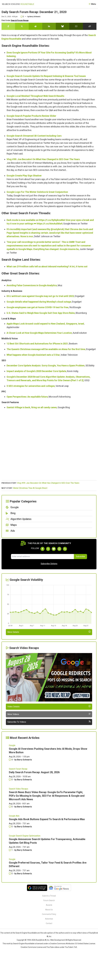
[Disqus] (49, 446)
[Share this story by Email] (76, 26)
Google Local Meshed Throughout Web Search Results (35, 96)
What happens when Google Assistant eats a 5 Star (33, 354)
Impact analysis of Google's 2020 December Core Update (36, 371)
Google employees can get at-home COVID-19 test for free (37, 307)
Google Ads (14, 816)
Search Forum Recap (19, 20)
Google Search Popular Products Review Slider (31, 115)
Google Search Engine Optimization (24, 836)
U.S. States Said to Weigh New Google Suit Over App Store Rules (41, 313)
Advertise (49, 919)
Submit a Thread (49, 896)
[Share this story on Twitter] (22, 26)
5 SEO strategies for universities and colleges (31, 386)
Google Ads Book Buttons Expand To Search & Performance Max (47, 819)
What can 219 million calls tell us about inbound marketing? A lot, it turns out (47, 266)
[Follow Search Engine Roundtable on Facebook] (42, 549)
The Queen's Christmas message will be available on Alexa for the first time (46, 349)
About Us (49, 910)
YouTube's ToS (71, 947)
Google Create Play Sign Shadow (24, 175)
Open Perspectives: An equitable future (27, 396)
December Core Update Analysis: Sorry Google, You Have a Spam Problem (46, 365)
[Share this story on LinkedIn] (49, 26)
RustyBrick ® (41, 940)
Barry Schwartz (34, 16)
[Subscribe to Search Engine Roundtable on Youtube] (59, 549)
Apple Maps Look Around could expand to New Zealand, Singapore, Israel (45, 323)
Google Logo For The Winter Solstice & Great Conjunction (37, 192)
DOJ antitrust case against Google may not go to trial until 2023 (40, 296)
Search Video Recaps (18, 789)
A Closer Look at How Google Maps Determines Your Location (39, 332)
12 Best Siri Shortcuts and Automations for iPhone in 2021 (37, 343)
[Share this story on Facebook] (8, 26)
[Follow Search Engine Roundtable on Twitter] (48, 549)
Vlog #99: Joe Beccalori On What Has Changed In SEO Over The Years (43, 159)
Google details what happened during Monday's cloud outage (39, 301)
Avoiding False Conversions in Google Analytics (32, 285)
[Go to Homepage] (18, 4)
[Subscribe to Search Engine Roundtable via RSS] (65, 549)
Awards (49, 905)
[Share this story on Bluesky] (62, 26)
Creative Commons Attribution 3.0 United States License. (73, 944)
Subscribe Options (49, 563)
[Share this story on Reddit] (35, 26)
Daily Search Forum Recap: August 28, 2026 (34, 772)
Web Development (57, 940)
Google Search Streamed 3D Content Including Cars (34, 135)
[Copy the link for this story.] (89, 26)
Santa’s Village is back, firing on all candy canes (32, 407)
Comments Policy (49, 914)
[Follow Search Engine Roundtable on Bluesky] (54, 549)
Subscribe (80, 556)
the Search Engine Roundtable (25, 933)
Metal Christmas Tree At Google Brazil (30, 488)
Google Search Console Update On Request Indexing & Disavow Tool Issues (46, 76)
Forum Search (49, 900)
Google (12, 745)
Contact (49, 923)
